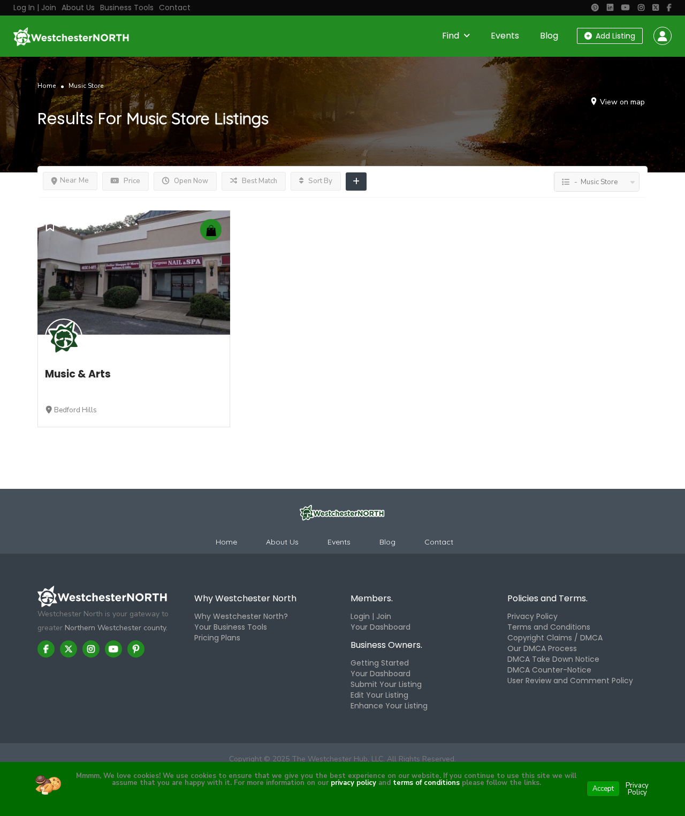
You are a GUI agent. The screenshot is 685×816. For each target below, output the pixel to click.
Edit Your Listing (379, 695)
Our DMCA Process (542, 648)
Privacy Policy (532, 616)
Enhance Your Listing (389, 705)
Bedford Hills (75, 410)
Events (505, 35)
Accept (603, 789)
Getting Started (380, 663)
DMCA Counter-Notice (549, 669)
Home (46, 85)
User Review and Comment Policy (570, 680)
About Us (78, 7)
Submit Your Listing (386, 684)
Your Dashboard (380, 627)
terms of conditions (425, 783)
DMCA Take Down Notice (553, 659)
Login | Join (371, 616)
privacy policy (353, 783)
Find (450, 35)
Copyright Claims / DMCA (555, 637)
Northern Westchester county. (116, 628)
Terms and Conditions (548, 627)
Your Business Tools (230, 627)
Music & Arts (78, 374)
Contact (175, 7)
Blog (549, 35)
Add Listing (614, 36)
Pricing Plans (217, 637)
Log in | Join (34, 7)
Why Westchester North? (241, 616)
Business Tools (127, 7)
